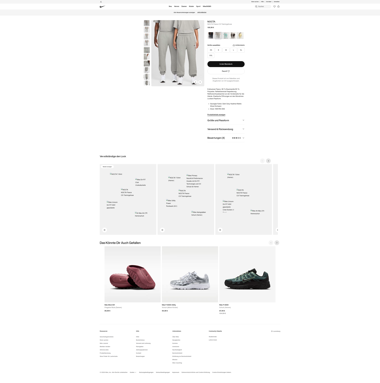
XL (241, 50)
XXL (211, 55)
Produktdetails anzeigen (216, 114)
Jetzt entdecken (201, 12)
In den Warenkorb (226, 64)
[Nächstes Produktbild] (200, 82)
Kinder (191, 6)
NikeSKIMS (207, 6)
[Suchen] (256, 6)
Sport (198, 6)
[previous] (262, 160)
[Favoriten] (274, 6)
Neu (170, 6)
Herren (176, 6)
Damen (184, 6)
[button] (147, 30)
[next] (268, 160)
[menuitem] (264, 2)
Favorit (224, 71)
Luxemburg (276, 331)
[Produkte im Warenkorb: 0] (278, 6)
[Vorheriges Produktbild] (196, 82)
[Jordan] (101, 2)
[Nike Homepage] (103, 6)
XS (211, 50)
